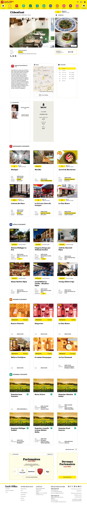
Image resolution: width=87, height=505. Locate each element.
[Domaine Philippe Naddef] (20, 428)
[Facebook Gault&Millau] (68, 486)
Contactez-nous (39, 494)
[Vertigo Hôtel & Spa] (67, 279)
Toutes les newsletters (76, 493)
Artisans (23, 500)
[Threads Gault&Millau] (80, 486)
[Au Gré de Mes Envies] (67, 166)
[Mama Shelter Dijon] (20, 279)
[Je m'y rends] (43, 80)
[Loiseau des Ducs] (20, 200)
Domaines (23, 496)
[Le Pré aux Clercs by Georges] (43, 200)
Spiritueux (23, 494)
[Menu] (84, 2)
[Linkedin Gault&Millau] (74, 486)
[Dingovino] (43, 320)
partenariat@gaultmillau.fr (57, 493)
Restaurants (23, 488)
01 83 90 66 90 (54, 500)
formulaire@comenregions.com (58, 501)
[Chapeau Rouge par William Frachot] (43, 245)
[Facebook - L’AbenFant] (16, 56)
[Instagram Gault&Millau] (70, 486)
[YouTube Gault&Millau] (79, 486)
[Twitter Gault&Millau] (72, 486)
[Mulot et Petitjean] (20, 354)
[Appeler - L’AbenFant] (11, 56)
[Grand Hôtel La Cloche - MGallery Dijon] (43, 279)
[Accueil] (9, 1)
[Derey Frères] (43, 395)
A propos (8, 488)
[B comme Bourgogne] (43, 354)
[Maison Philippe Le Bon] (20, 245)
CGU (7, 492)
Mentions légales (10, 490)
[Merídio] (43, 166)
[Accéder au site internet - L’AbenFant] (14, 56)
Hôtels (22, 498)
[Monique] (20, 166)
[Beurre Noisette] (20, 320)
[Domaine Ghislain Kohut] (67, 395)
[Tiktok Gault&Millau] (76, 486)
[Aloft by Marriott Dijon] (67, 245)
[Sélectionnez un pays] (81, 2)
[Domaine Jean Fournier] (20, 395)
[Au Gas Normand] (67, 354)
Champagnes (24, 492)
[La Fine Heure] (67, 200)
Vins (22, 490)
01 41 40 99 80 (43, 493)
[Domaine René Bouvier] (67, 428)
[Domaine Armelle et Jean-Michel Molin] (43, 428)
